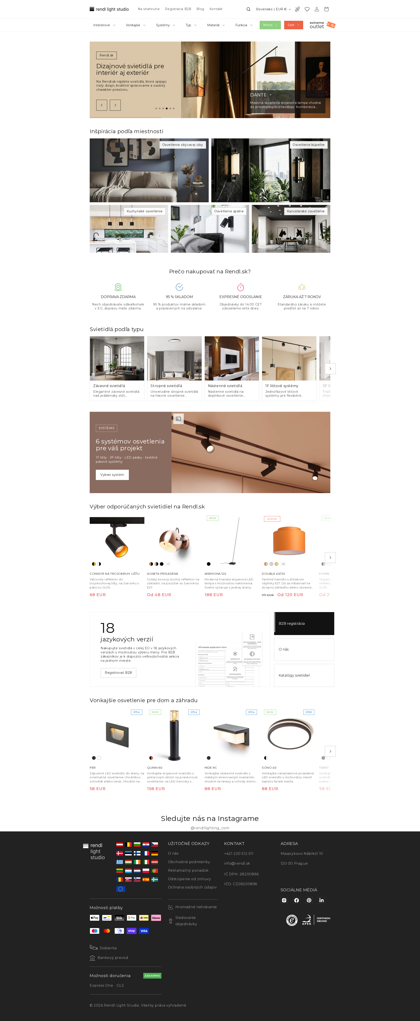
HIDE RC (211, 767)
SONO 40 (269, 767)
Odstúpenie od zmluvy (189, 879)
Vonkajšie (133, 25)
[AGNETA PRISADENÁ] (174, 540)
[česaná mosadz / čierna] (156, 564)
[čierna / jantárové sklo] (151, 758)
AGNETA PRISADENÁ (162, 574)
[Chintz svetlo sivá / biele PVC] (271, 564)
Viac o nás (113, 671)
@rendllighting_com (210, 828)
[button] (248, 9)
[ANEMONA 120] (232, 540)
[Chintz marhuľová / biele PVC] (276, 564)
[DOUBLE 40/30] (289, 540)
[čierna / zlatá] (94, 564)
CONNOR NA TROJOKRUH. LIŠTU (115, 574)
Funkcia (241, 25)
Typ (188, 25)
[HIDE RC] (232, 734)
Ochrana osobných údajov (192, 887)
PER (93, 767)
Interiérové (101, 25)
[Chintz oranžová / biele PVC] (266, 564)
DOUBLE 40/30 (273, 574)
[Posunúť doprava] (115, 105)
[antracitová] (94, 758)
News (267, 25)
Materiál (213, 25)
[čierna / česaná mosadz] (323, 564)
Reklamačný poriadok (188, 870)
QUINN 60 (154, 767)
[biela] (329, 564)
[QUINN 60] (174, 734)
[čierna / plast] (266, 758)
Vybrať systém (112, 475)
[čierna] (162, 564)
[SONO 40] (289, 734)
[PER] (117, 734)
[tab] (156, 108)
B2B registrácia (292, 623)
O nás (284, 649)
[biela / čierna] (99, 564)
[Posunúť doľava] (101, 105)
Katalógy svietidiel (294, 675)
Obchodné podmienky (189, 862)
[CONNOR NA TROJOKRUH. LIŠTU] (117, 540)
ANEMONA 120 (215, 574)
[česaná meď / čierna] (151, 564)
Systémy (163, 25)
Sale (291, 25)
